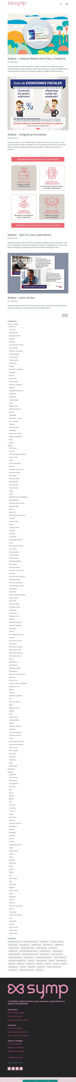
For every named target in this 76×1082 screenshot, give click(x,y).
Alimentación (13, 777)
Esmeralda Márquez (15, 561)
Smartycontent (14, 720)
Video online (13, 930)
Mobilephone (13, 662)
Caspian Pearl (13, 521)
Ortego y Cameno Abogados (18, 683)
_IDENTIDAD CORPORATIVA (28, 951)
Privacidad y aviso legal (15, 1057)
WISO (11, 763)
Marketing (12, 863)
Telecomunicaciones (15, 915)
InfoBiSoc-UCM (14, 616)
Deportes (12, 820)
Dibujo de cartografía (16, 351)
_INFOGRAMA (57, 951)
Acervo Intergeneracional (17, 454)
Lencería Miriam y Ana (16, 634)
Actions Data (13, 457)
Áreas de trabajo (13, 324)
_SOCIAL (31, 960)
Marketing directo (15, 409)
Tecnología (12, 912)
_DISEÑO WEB (41, 948)
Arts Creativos (13, 485)
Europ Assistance (14, 567)
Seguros (11, 900)
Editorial (11, 829)
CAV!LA (11, 524)
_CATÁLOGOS (13, 948)
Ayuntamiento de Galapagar (18, 497)
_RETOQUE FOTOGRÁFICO (17, 960)
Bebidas (11, 796)
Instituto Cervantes (15, 625)
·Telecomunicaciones (26, 970)
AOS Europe (13, 476)
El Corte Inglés (13, 555)
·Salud (23, 967)
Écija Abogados (14, 552)
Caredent (12, 518)
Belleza (11, 799)
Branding (12, 342)
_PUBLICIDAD (29, 957)
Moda (11, 866)
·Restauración (13, 967)
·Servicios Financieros (54, 967)
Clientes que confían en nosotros (18, 1020)
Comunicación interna (16, 345)
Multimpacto (13, 671)
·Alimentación (42, 960)
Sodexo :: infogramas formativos (27, 134)
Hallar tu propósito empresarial (18, 1032)
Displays (11, 366)
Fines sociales (13, 381)
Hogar (11, 848)
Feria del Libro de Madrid (17, 576)
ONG (10, 881)
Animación (12, 326)
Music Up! (12, 677)
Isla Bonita (12, 628)
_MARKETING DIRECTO (29, 954)
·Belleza (20, 964)
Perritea (11, 692)
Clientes (10, 446)
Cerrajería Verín (14, 527)
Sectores (10, 772)
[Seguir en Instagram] (13, 1068)
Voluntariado (13, 933)
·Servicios (41, 967)
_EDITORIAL (52, 948)
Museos (11, 869)
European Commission (16, 570)
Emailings (12, 372)
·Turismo (39, 970)
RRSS (11, 440)
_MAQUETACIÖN (14, 954)
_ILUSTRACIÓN (44, 951)
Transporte (12, 921)
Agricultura (12, 774)
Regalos (11, 887)
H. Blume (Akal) (14, 604)
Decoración (12, 817)
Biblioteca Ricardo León (16, 503)
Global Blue (12, 592)
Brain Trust (12, 512)
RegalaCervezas (14, 708)
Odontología (13, 878)
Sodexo (11, 723)
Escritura (12, 835)
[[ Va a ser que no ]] (58, 1081)
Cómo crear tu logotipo (15, 1028)
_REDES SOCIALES (60, 957)
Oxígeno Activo (14, 686)
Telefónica (12, 729)
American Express (15, 472)
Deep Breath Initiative (16, 546)
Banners (11, 339)
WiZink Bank (13, 766)
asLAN (11, 494)
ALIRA (11, 460)
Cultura (11, 814)
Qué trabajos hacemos (15, 1016)
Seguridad (12, 897)
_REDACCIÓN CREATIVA (44, 957)
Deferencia (11, 769)
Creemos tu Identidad (15, 1044)
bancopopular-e (14, 500)
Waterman (12, 760)
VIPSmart (12, 757)
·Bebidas (11, 964)
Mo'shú (11, 659)
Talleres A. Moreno (15, 726)
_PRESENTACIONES (15, 957)
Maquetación (13, 406)
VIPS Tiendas (13, 751)
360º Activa (13, 448)
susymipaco (14, 62)
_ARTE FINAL (48, 945)
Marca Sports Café (15, 650)
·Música (63, 964)
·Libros (47, 964)
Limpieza (12, 860)
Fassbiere (12, 573)
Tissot (11, 738)
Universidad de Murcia (16, 741)
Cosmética (12, 808)
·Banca (51, 960)
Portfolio (12, 424)
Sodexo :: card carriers (21, 297)
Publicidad (12, 430)
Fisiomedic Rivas (14, 579)
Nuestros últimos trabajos (16, 1013)
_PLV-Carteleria (57, 954)
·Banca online (61, 960)
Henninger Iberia (14, 607)
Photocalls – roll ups (15, 418)
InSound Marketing (15, 622)
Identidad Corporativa (16, 391)
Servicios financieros (16, 906)
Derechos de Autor (15, 823)
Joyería (11, 854)
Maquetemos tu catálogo (16, 1051)
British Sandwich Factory (17, 515)
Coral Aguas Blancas (15, 540)
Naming (11, 412)
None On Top (13, 680)
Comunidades (13, 348)
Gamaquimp (13, 589)
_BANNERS (59, 945)
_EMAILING (12, 951)
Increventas (13, 613)
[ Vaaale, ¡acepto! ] (29, 1081)
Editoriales (12, 832)
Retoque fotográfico (15, 436)
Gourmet (12, 842)
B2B (10, 790)
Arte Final (12, 329)
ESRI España (13, 564)
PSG (10, 699)
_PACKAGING (44, 954)
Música (11, 872)
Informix (12, 619)
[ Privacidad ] (53, 1081)
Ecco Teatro (13, 549)
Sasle (11, 714)
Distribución (13, 826)
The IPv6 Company (15, 732)
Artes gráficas (13, 783)
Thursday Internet (15, 735)
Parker (11, 689)
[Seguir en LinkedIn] (17, 1068)
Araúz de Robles (14, 479)
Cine (10, 802)
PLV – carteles (13, 421)
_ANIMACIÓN (36, 945)
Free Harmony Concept (16, 586)
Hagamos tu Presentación (16, 1047)
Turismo (11, 924)
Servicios (12, 903)
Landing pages (14, 400)
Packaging (12, 415)
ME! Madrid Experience (16, 653)
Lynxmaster (13, 644)
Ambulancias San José (16, 469)
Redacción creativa (15, 433)
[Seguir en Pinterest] (21, 1068)
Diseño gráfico (14, 360)
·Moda (55, 964)
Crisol (11, 543)
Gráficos (11, 388)
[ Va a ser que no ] (41, 1081)
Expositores (13, 378)
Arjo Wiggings (13, 482)
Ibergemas (12, 610)
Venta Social (13, 927)
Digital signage (14, 354)
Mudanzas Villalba (15, 668)
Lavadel (11, 631)
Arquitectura (13, 780)
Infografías (12, 397)
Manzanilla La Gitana (15, 647)
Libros (11, 403)
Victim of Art (13, 748)
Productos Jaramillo (15, 696)
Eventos (11, 375)
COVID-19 (12, 811)
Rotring (11, 711)
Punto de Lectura (14, 702)
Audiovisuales (13, 333)
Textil (11, 918)
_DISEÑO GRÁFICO (27, 948)
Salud (11, 894)
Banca (11, 793)
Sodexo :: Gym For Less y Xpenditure (29, 235)
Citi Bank (12, 534)
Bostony (11, 509)
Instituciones (13, 851)
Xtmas (11, 443)
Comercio (12, 805)
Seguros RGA (13, 717)
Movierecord (13, 665)
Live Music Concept (15, 641)
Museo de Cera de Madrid (17, 674)
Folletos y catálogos (15, 385)
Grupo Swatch (13, 598)
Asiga (11, 491)
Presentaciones (14, 427)
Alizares (11, 466)
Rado (10, 705)
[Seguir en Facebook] (9, 1068)
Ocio (10, 875)
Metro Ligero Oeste (15, 656)
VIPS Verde (12, 754)
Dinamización (13, 357)
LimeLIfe (12, 638)
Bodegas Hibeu (14, 506)
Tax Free (12, 909)
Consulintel (12, 537)
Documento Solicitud (16, 369)
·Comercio (30, 964)
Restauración (13, 890)
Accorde (11, 451)
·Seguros (31, 967)
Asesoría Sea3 (13, 488)
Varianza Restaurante (16, 744)
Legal (11, 857)
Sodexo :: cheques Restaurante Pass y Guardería (37, 58)
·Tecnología (12, 970)
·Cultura (39, 964)
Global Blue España (56, 941)
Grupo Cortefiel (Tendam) (17, 595)
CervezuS (12, 531)
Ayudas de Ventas (15, 336)
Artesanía (12, 787)
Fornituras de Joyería (16, 583)
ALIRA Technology (15, 463)
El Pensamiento (14, 558)
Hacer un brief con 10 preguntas (18, 1036)
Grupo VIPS (12, 601)
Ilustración (12, 394)
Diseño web (13, 363)
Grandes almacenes (15, 845)
